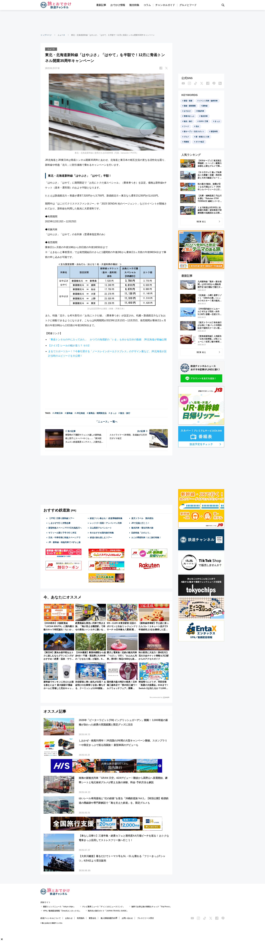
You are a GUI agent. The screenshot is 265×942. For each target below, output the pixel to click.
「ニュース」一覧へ (106, 421)
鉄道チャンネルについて (50, 918)
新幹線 (204, 106)
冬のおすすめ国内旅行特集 (102, 533)
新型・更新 (188, 101)
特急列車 (200, 111)
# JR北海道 (80, 413)
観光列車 (204, 116)
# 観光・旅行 (124, 413)
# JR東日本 (58, 413)
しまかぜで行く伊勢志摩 (59, 523)
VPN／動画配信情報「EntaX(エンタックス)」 (62, 911)
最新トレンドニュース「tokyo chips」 (59, 907)
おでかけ (187, 111)
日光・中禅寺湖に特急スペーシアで (64, 537)
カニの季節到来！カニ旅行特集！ (146, 537)
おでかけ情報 (117, 5)
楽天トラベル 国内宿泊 (142, 518)
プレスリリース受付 (145, 918)
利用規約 (80, 918)
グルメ (186, 137)
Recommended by (156, 697)
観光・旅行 (188, 121)
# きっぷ (112, 413)
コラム (147, 5)
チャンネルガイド (165, 5)
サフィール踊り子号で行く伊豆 (62, 533)
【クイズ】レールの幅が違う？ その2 (68, 345)
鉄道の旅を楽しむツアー (101, 537)
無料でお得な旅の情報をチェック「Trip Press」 (151, 907)
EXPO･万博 (203, 121)
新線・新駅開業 (190, 106)
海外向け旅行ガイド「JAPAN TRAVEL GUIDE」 (108, 911)
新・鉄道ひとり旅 (202, 137)
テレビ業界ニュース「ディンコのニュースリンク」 (103, 907)
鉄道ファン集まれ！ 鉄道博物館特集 (106, 518)
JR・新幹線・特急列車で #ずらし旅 (64, 542)
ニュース (61, 35)
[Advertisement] (132, 21)
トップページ (46, 35)
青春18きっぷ (189, 116)
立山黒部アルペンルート (101, 528)
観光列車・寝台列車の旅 (142, 528)
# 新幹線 (69, 413)
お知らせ (69, 918)
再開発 (186, 142)
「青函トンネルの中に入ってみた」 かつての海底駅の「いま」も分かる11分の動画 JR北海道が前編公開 (107, 339)
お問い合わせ (127, 918)
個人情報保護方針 (108, 918)
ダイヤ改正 (200, 142)
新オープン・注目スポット (194, 131)
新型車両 (214, 131)
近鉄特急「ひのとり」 (141, 533)
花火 (197, 126)
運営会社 (92, 918)
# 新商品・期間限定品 (97, 413)
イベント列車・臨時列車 (208, 101)
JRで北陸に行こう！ (140, 523)
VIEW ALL (201, 221)
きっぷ (217, 121)
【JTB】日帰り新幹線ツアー (61, 518)
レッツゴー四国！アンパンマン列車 (106, 523)
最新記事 (101, 5)
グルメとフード (188, 5)
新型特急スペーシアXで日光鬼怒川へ (65, 528)
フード (186, 126)
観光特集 (134, 5)
